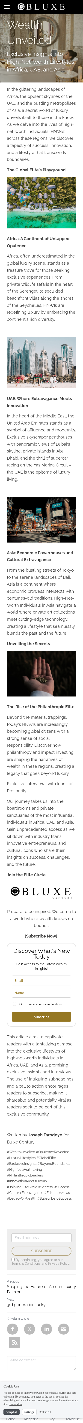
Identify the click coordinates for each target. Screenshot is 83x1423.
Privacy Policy (58, 1263)
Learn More (15, 1404)
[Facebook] (12, 1329)
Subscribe (41, 1017)
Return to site (19, 1318)
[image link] (41, 6)
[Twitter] (29, 1329)
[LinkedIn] (46, 1329)
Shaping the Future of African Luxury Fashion (41, 1289)
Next (10, 1299)
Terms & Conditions (26, 1263)
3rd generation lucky (26, 1304)
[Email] (63, 1329)
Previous (13, 1281)
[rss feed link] (14, 1342)
